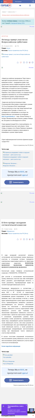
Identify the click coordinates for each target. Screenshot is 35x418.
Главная (4, 11)
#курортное (5, 36)
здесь (24, 175)
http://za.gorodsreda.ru (8, 116)
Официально (10, 231)
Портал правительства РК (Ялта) (18, 50)
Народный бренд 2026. (18, 23)
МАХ (22, 172)
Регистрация (18, 1)
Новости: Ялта (11, 11)
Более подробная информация (11, 346)
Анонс (8, 48)
